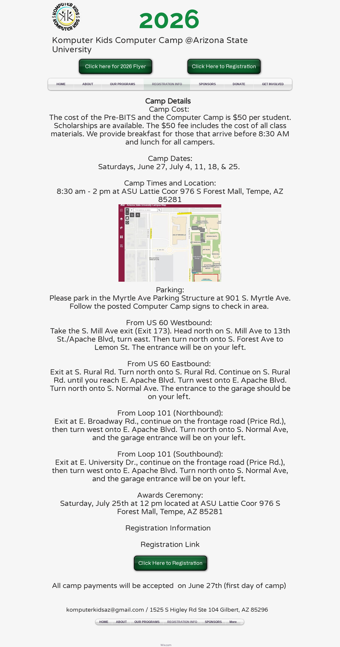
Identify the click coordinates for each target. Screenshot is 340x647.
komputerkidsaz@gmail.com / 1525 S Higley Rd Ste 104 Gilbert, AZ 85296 (167, 609)
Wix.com (166, 645)
